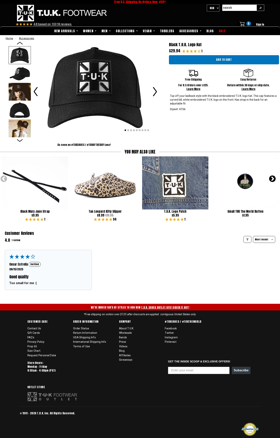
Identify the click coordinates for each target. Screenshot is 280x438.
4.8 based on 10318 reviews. (53, 24)
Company (125, 321)
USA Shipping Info (84, 337)
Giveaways (126, 359)
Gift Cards (33, 332)
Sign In (260, 25)
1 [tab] (125, 130)
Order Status (81, 328)
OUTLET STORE (36, 387)
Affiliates (125, 355)
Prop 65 (32, 346)
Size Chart (34, 350)
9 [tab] (148, 130)
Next (272, 179)
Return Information (85, 332)
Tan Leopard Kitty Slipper (105, 211)
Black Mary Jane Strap (35, 211)
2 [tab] (128, 130)
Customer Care (37, 321)
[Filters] (247, 239)
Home (9, 38)
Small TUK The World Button (245, 211)
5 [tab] (137, 130)
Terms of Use (81, 346)
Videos (123, 346)
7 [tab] (142, 130)
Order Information (86, 321)
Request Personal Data (41, 355)
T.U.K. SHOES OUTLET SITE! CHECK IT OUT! (165, 307)
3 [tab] (131, 130)
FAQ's (30, 337)
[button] (191, 51)
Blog (122, 350)
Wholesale (125, 332)
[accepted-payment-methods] (31, 418)
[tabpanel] (95, 87)
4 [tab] (134, 130)
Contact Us (34, 328)
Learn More (193, 89)
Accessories (26, 38)
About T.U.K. (126, 328)
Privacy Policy (36, 341)
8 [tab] (145, 130)
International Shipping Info (89, 341)
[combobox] (239, 8)
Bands (123, 337)
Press (122, 341)
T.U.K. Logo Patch (175, 211)
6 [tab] (139, 130)
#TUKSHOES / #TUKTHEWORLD (183, 321)
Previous (4, 179)
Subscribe (241, 370)
